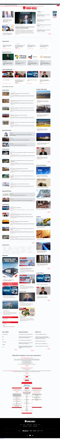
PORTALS (9, 5)
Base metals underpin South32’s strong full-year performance (19, 221)
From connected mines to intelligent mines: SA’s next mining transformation (21, 200)
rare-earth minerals (30, 252)
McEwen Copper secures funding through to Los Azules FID (19, 168)
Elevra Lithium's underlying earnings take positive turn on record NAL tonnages (44, 46)
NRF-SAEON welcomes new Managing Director (26, 334)
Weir (3, 339)
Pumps (4, 325)
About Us (24, 424)
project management (22, 252)
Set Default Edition (34, 9)
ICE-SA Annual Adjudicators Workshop (40, 334)
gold (14, 249)
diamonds (4, 248)
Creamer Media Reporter (17, 230)
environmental (17, 248)
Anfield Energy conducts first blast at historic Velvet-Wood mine (19, 93)
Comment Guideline (25, 426)
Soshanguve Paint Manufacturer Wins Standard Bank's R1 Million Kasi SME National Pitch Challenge (26, 347)
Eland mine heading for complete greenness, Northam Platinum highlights (25, 27)
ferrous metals (28, 248)
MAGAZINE (12, 5)
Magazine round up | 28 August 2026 (32, 80)
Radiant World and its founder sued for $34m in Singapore (18, 115)
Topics (21, 424)
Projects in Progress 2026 (40, 198)
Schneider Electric (5, 334)
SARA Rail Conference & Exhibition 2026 (41, 343)
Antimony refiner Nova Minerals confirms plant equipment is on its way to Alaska (22, 236)
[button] (3, 71)
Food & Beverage (5, 318)
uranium (13, 253)
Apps (39, 424)
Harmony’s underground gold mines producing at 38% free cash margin (45, 81)
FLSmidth (3, 344)
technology (8, 253)
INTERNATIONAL (28, 9)
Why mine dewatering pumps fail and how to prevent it (18, 195)
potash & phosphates (14, 252)
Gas (3, 320)
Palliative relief (22, 285)
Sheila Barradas (43, 265)
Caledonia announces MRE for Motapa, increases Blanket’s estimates (7, 46)
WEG (3, 336)
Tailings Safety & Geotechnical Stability (9, 326)
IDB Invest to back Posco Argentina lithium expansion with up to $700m (32, 46)
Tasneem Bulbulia (43, 16)
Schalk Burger (42, 21)
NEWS (7, 5)
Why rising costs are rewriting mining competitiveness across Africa (7, 64)
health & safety (23, 249)
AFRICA (24, 9)
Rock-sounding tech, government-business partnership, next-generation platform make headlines (20, 46)
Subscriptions (35, 424)
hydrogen (29, 249)
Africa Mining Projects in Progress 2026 (43, 187)
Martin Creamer (8, 22)
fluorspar (4, 249)
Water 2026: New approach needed (42, 209)
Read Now (55, 17)
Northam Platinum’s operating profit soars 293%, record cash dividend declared (7, 20)
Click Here (26, 380)
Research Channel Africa (14, 370)
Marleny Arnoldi (46, 48)
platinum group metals (6, 252)
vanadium (18, 253)
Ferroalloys (4, 323)
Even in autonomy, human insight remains (25, 340)
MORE (48, 268)
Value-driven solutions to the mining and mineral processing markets (32, 64)
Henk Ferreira (22, 302)
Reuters (33, 48)
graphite (18, 249)
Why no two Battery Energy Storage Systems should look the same (45, 64)
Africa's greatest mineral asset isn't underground (19, 63)
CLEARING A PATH (22, 317)
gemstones (9, 249)
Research (15, 5)
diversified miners (10, 248)
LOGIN (58, 5)
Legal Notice (30, 426)
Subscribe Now (2, 438)
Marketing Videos (29, 424)
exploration (22, 248)
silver (4, 253)
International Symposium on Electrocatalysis (42, 346)
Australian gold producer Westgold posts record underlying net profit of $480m (22, 100)
